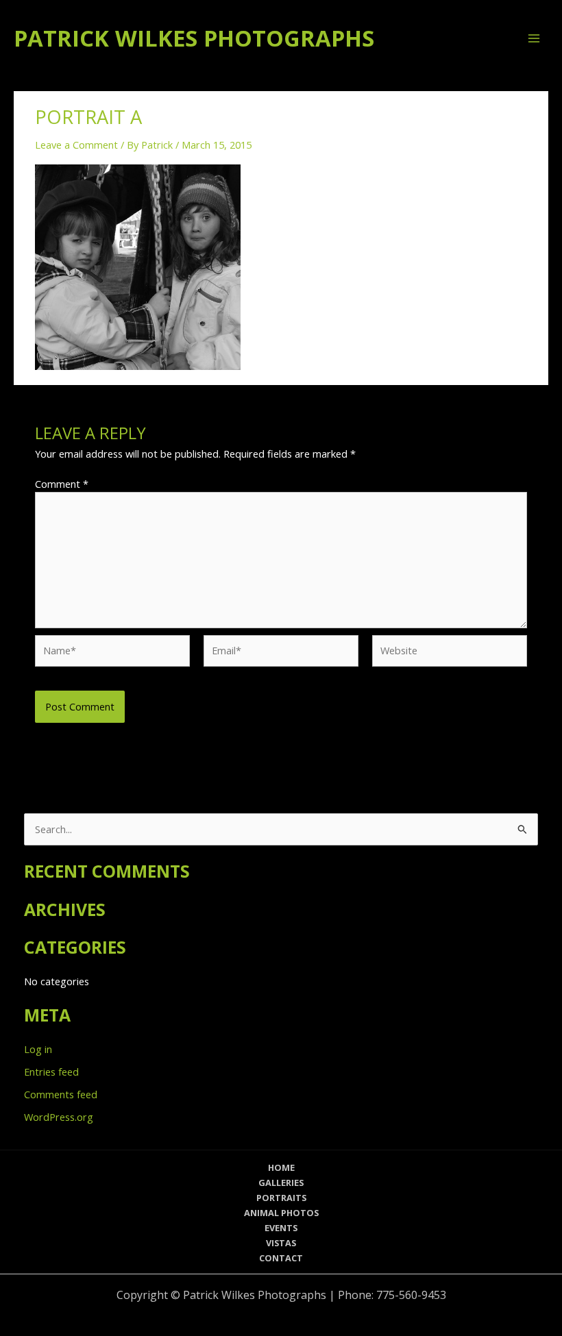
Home (281, 1167)
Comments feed (60, 1094)
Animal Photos (281, 1213)
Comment (61, 484)
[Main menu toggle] (534, 38)
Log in (38, 1049)
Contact (281, 1258)
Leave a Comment (76, 144)
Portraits (281, 1197)
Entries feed (51, 1071)
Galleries (281, 1182)
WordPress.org (58, 1117)
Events (281, 1228)
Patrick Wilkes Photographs (194, 38)
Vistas (281, 1243)
